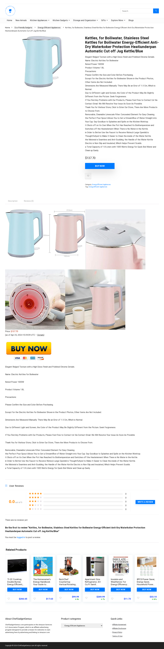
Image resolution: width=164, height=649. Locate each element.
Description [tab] (13, 201)
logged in (21, 537)
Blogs (131, 20)
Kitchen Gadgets (60, 20)
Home (9, 20)
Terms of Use (117, 636)
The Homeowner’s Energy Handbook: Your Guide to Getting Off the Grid (42, 584)
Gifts (103, 20)
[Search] (156, 10)
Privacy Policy (117, 632)
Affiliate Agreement (119, 625)
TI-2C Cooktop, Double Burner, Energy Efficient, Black (15, 583)
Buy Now (100, 166)
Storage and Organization (84, 20)
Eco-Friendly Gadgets (23, 28)
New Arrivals (21, 20)
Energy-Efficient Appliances (49, 28)
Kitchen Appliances (38, 20)
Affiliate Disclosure (119, 628)
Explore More (117, 20)
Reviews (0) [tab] (29, 201)
